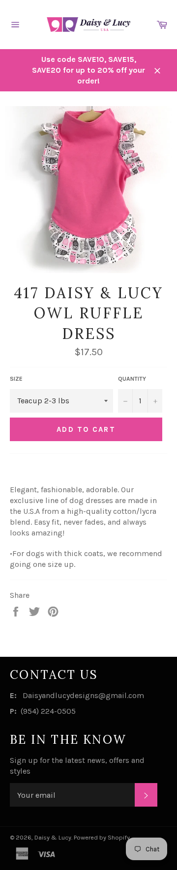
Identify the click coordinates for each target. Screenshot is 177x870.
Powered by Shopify (102, 837)
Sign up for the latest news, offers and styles (77, 766)
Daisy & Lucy (52, 837)
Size (16, 378)
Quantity (132, 378)
